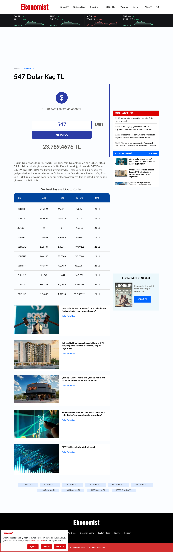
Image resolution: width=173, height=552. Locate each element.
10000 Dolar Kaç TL (124, 490)
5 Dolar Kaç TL (50, 485)
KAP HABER (152, 154)
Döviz (135, 7)
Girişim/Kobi (79, 7)
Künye (117, 533)
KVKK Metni (104, 533)
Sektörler (94, 7)
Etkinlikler (111, 7)
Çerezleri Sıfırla (87, 533)
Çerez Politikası (68, 533)
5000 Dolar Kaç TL (98, 490)
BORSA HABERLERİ (123, 154)
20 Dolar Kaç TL (95, 485)
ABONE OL (142, 299)
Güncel (63, 7)
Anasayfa (17, 68)
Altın (147, 7)
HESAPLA (62, 134)
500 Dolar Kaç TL (48, 490)
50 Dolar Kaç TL (118, 485)
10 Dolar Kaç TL (72, 485)
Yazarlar (124, 7)
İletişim (127, 533)
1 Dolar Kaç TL (28, 485)
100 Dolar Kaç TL (142, 485)
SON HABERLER (124, 113)
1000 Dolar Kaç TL (73, 490)
